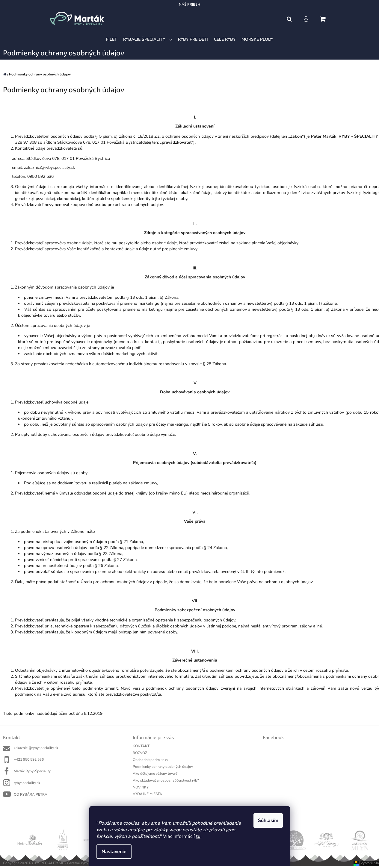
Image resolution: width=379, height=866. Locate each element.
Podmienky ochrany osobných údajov (163, 766)
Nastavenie (114, 851)
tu (198, 836)
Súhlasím (268, 820)
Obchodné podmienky (150, 759)
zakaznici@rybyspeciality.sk (36, 747)
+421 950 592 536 (29, 759)
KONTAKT (141, 746)
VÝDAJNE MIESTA (147, 793)
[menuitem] (111, 39)
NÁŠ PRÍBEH (189, 4)
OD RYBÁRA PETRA (30, 794)
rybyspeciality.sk (27, 782)
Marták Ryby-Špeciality (32, 771)
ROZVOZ (140, 752)
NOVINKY (141, 787)
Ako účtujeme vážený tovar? (155, 773)
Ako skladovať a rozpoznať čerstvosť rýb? (166, 780)
